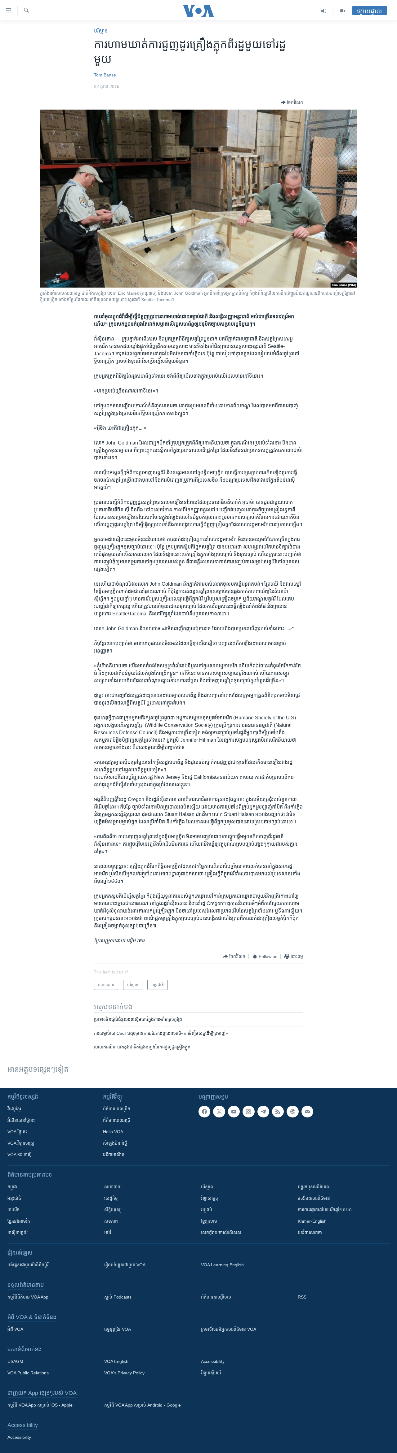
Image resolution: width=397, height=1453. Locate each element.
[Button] (292, 102)
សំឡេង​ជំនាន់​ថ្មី (115, 1143)
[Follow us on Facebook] (204, 1111)
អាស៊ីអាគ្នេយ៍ (17, 1232)
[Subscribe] (307, 1111)
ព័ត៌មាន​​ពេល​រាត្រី (116, 1120)
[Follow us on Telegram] (263, 1111)
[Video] (342, 10)
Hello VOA (113, 1131)
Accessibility (213, 1361)
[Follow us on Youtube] (234, 1111)
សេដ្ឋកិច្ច (111, 1198)
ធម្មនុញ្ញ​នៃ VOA (117, 1329)
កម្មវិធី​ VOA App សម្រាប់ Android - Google (142, 1405)
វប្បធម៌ (206, 1209)
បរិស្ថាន (101, 30)
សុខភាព (111, 1221)
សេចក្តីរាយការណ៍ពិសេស (221, 1232)
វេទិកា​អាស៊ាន (113, 1154)
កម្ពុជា (12, 1186)
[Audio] (323, 10)
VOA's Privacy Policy (124, 1372)
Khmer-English (312, 1221)
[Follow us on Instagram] (248, 1111)
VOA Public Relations (28, 1372)
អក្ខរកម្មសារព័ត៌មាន (313, 1186)
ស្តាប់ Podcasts (118, 1297)
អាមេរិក (13, 1209)
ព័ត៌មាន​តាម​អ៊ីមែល (216, 1297)
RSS (302, 1297)
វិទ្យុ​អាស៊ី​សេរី (211, 1372)
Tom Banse (105, 74)
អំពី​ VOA (15, 1329)
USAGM (15, 1361)
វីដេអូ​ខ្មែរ (14, 1108)
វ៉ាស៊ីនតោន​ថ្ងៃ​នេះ (21, 1120)
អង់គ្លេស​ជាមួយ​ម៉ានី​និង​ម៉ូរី (27, 1264)
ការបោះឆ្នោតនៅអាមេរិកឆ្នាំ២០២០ (325, 1209)
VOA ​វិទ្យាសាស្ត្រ (20, 1143)
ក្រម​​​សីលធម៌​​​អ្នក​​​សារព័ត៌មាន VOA (228, 1329)
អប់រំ (107, 1232)
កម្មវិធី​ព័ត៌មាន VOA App (27, 1297)
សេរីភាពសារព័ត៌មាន (314, 1198)
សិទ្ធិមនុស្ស (113, 1209)
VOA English (116, 1361)
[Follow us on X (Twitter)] (219, 1111)
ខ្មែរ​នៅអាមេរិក (18, 1221)
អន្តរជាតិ (14, 1198)
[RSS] (278, 1111)
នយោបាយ (113, 1186)
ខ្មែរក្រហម (209, 1221)
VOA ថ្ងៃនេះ (17, 1131)
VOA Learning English (222, 1264)
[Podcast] (292, 1111)
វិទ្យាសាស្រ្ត (209, 1198)
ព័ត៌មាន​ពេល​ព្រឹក (116, 1108)
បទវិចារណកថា (310, 1232)
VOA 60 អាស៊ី (19, 1154)
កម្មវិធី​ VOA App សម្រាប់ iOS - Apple (40, 1405)
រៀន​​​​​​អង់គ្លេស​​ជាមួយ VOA (124, 1264)
